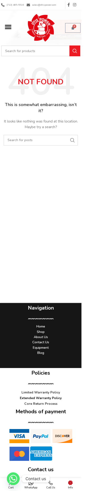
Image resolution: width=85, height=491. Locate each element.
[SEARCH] (74, 50)
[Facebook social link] (69, 4)
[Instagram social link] (75, 4)
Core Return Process (40, 403)
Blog (40, 353)
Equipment (41, 347)
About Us (41, 337)
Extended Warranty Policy (41, 398)
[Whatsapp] (13, 478)
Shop (41, 332)
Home (40, 326)
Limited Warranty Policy (40, 392)
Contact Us (40, 342)
